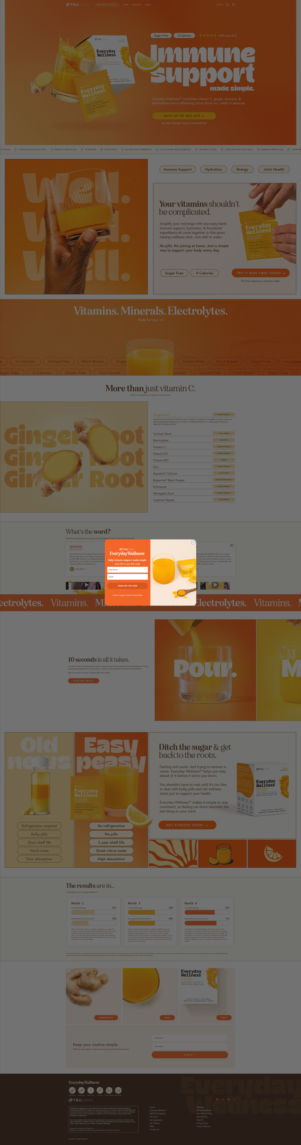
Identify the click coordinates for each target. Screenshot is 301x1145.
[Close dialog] (193, 542)
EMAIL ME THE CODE (127, 586)
